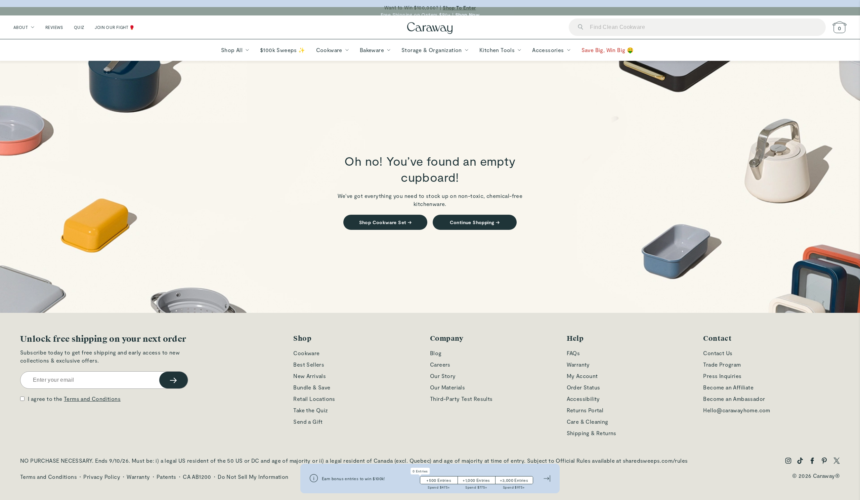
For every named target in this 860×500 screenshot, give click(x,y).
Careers (440, 364)
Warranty (578, 364)
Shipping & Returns (591, 433)
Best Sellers (308, 364)
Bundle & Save (311, 387)
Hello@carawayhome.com (736, 410)
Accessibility (583, 398)
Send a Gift (307, 421)
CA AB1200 (197, 476)
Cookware (306, 353)
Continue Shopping (475, 222)
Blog (436, 353)
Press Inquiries (722, 376)
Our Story (443, 376)
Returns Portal (585, 410)
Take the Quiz (310, 410)
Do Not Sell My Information (253, 476)
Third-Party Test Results (461, 398)
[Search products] (580, 27)
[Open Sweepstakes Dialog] (314, 478)
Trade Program (722, 364)
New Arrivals (309, 376)
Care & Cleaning (587, 421)
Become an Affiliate (728, 387)
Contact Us (717, 353)
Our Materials (447, 387)
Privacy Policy (101, 476)
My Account (582, 376)
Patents (166, 476)
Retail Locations (314, 398)
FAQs (573, 353)
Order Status (583, 387)
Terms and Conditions (92, 398)
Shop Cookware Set (385, 222)
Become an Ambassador (734, 398)
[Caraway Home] (430, 28)
